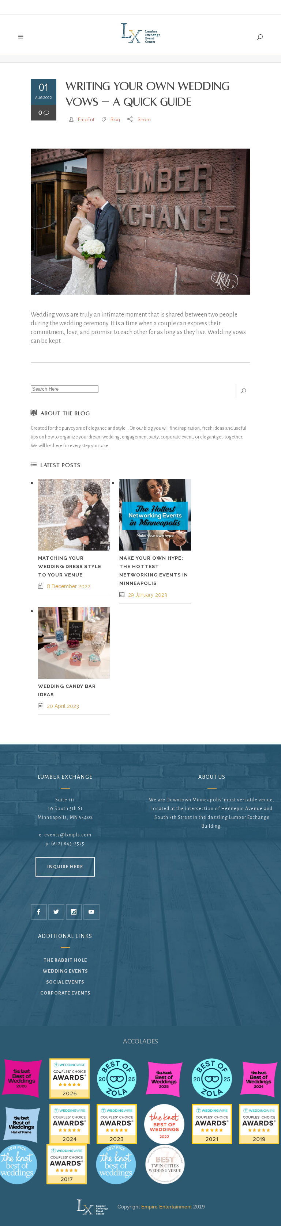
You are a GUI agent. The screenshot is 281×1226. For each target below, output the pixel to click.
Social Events (65, 982)
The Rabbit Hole (65, 960)
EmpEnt (86, 119)
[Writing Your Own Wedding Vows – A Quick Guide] (140, 222)
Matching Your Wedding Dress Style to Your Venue (69, 566)
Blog (115, 119)
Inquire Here (65, 866)
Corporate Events (65, 993)
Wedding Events (65, 971)
